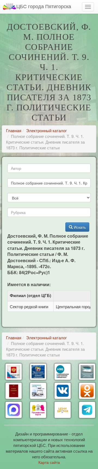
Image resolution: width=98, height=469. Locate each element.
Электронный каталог (46, 130)
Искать (79, 227)
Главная (13, 130)
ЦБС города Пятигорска (43, 6)
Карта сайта (49, 462)
